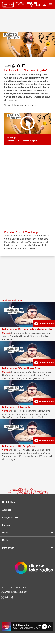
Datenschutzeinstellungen (14, 592)
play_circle (44, 626)
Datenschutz (21, 587)
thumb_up (49, 626)
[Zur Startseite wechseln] (8, 5)
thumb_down (39, 626)
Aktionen (6, 510)
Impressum (6, 587)
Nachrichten (8, 502)
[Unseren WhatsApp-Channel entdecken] (2, 597)
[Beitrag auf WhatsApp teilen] (13, 66)
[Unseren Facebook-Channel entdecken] (7, 597)
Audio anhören (44, 323)
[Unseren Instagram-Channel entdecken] (11, 597)
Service (6, 525)
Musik (5, 540)
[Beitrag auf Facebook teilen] (18, 66)
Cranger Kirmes (10, 517)
